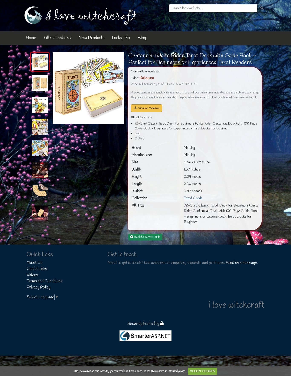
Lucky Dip (121, 38)
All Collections (57, 38)
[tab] (39, 61)
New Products (91, 38)
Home (31, 38)
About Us (34, 263)
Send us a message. (242, 263)
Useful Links (37, 269)
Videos (32, 275)
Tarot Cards (193, 198)
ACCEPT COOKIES (202, 371)
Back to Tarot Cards (147, 237)
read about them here (130, 371)
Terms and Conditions (44, 281)
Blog (142, 38)
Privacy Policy (38, 287)
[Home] (81, 15)
